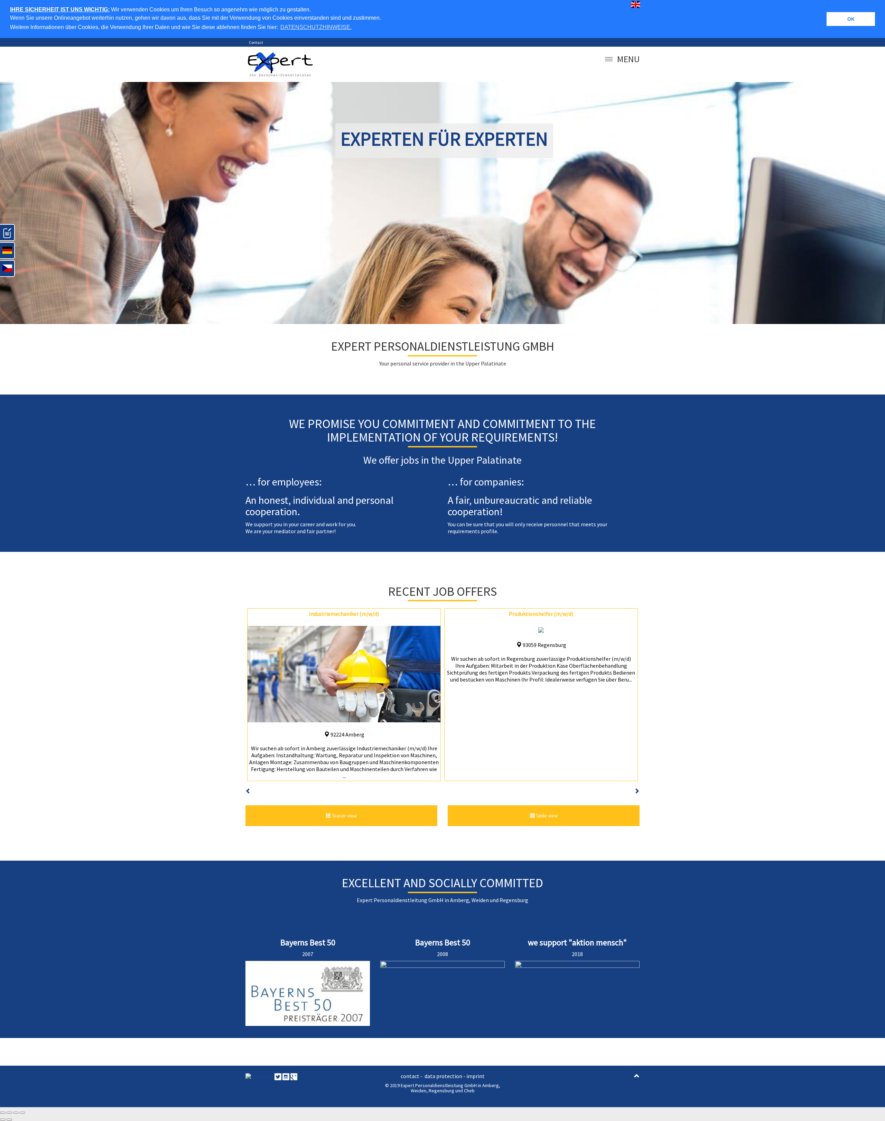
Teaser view (344, 816)
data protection (443, 1076)
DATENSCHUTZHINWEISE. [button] (316, 27)
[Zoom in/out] (22, 1113)
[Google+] (293, 1076)
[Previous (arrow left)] (3, 1120)
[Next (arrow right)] (9, 1120)
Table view (546, 816)
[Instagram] (285, 1076)
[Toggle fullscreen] (16, 1113)
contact (410, 1076)
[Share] (9, 1113)
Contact (256, 42)
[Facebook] (259, 1076)
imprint (475, 1076)
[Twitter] (277, 1076)
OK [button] (851, 19)
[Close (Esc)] (3, 1113)
